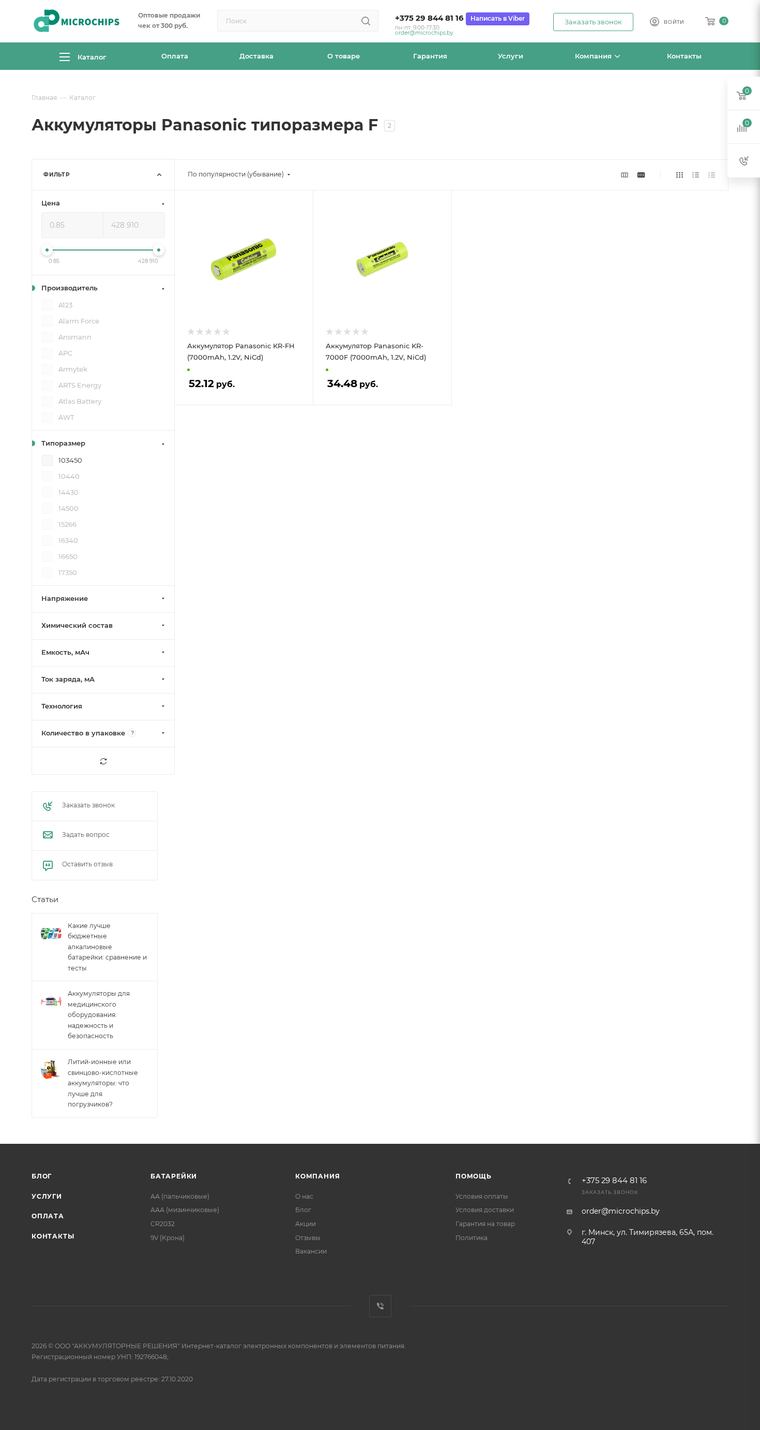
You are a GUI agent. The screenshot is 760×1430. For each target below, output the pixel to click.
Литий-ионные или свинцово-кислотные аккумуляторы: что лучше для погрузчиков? (103, 1083)
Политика (471, 1238)
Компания (317, 1176)
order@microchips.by (424, 33)
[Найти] (365, 21)
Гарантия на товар (485, 1224)
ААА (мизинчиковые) (184, 1210)
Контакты (53, 1236)
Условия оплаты (481, 1196)
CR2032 (162, 1224)
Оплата (48, 1216)
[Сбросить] (103, 761)
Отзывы (308, 1238)
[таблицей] (712, 174)
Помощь (473, 1176)
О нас (304, 1196)
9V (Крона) (167, 1238)
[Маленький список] (624, 174)
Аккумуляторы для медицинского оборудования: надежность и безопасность (99, 1015)
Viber (380, 1306)
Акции (305, 1224)
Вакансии (311, 1251)
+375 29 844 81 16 (429, 18)
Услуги (47, 1196)
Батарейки (173, 1176)
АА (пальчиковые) (179, 1196)
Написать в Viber (497, 18)
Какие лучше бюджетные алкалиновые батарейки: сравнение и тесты (107, 947)
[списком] (696, 174)
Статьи (45, 900)
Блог (42, 1176)
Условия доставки (484, 1210)
